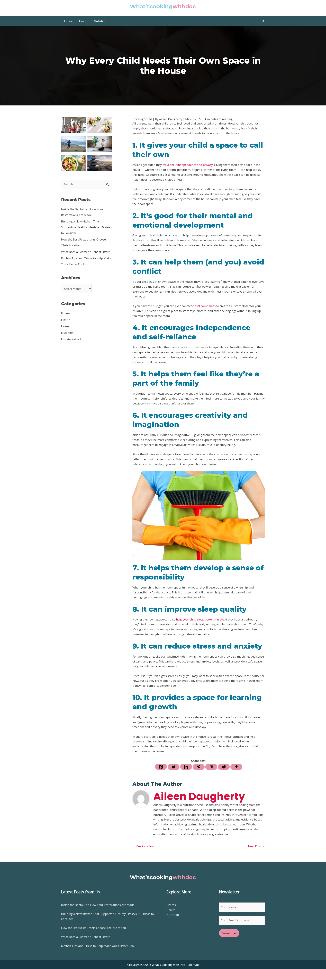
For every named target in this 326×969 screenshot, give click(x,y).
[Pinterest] (199, 767)
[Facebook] (161, 767)
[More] (236, 767)
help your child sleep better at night (200, 619)
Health (65, 320)
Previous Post (143, 846)
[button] (263, 21)
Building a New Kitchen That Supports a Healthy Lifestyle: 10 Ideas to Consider (86, 227)
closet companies (204, 306)
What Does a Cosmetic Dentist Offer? (85, 252)
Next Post (256, 846)
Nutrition (67, 333)
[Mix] (211, 767)
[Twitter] (173, 767)
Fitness (65, 313)
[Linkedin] (186, 767)
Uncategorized (71, 339)
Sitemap (193, 965)
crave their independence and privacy (187, 165)
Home (65, 326)
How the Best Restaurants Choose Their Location (93, 928)
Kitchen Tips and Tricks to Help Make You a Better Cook (98, 946)
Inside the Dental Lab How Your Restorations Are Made (97, 905)
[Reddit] (224, 767)
